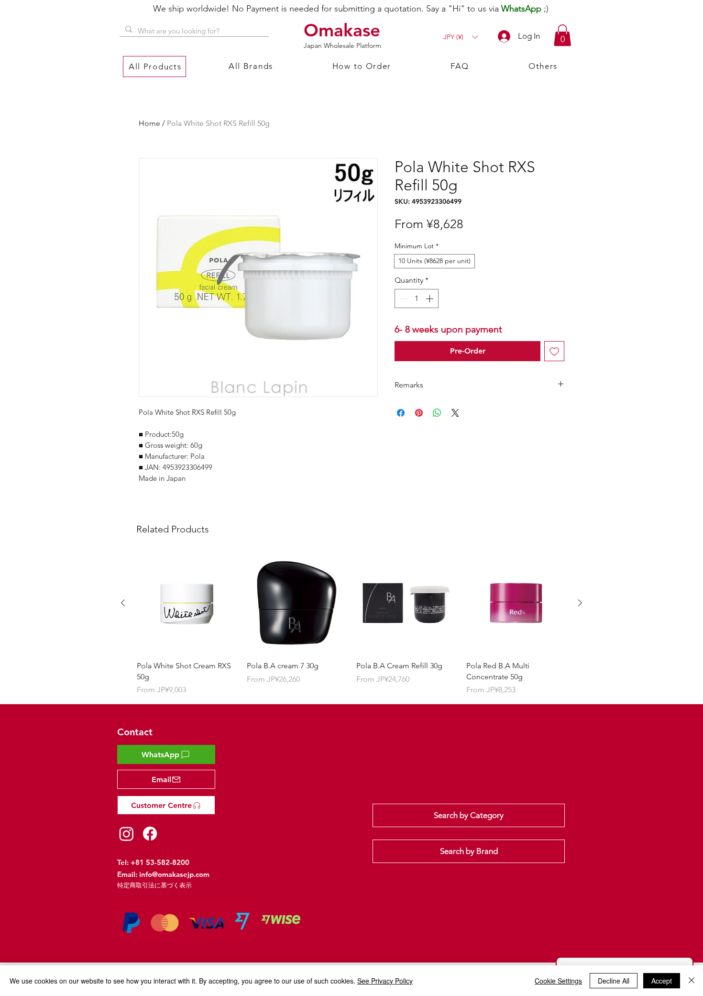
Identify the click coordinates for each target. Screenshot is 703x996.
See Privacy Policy (385, 980)
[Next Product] (580, 603)
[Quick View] (187, 603)
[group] (351, 624)
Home (149, 123)
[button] (460, 37)
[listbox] (460, 37)
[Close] (691, 980)
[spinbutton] (416, 298)
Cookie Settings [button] (558, 980)
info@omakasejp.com (174, 874)
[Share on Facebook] (400, 413)
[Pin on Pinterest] (419, 413)
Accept (661, 980)
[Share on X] (455, 413)
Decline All (613, 980)
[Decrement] (402, 298)
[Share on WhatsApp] (437, 413)
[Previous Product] (123, 603)
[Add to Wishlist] (554, 351)
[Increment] (430, 298)
